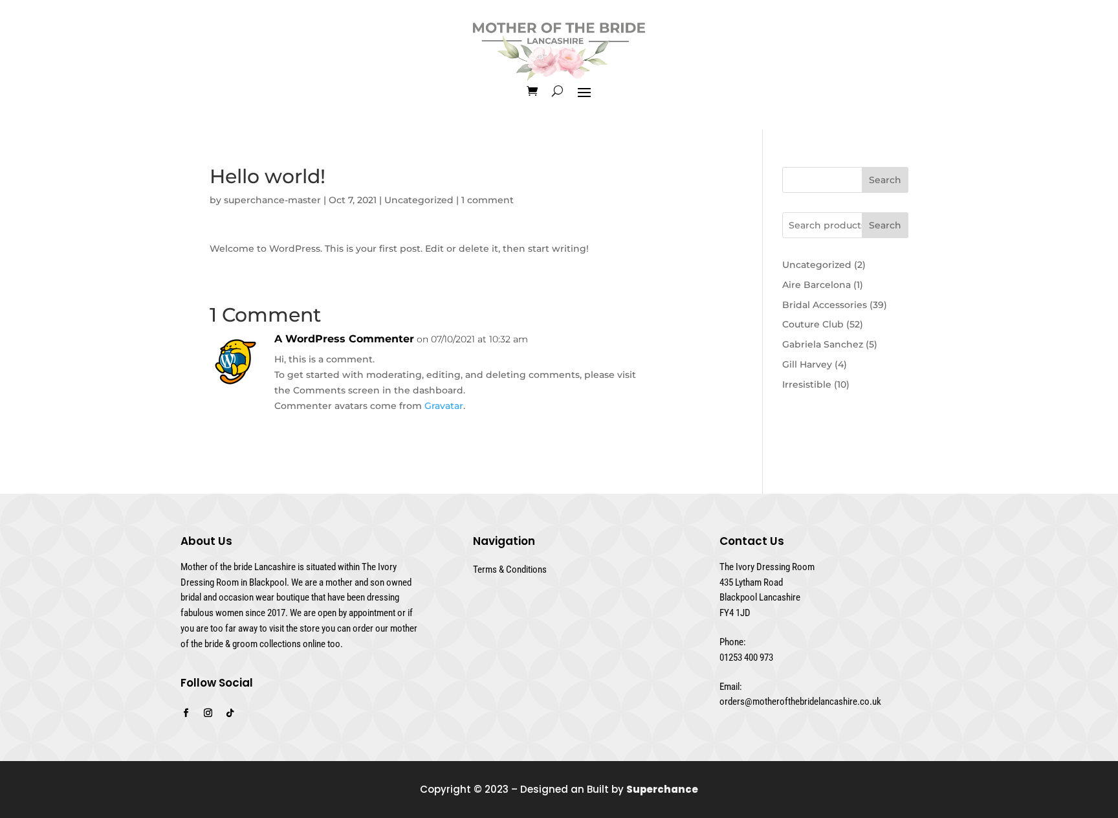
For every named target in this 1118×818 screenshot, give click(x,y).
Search (885, 180)
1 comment (487, 200)
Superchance (662, 789)
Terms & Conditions (510, 569)
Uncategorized (419, 200)
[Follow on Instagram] (207, 713)
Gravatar (443, 406)
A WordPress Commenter (344, 339)
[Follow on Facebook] (185, 713)
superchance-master (272, 200)
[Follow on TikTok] (229, 713)
